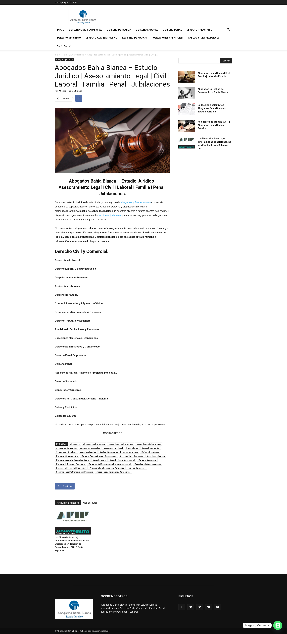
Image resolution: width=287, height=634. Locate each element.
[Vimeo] (199, 607)
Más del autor (90, 502)
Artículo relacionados (68, 502)
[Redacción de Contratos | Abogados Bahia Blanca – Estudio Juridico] (186, 109)
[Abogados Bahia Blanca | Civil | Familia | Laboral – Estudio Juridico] (186, 77)
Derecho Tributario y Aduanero (70, 464)
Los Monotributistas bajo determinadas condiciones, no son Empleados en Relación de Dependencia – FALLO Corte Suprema (72, 544)
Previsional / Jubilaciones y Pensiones (107, 468)
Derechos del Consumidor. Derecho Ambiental (110, 464)
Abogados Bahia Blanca (70, 91)
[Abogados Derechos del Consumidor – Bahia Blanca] (186, 93)
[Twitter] (190, 607)
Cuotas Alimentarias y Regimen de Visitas (119, 452)
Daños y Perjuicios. (150, 452)
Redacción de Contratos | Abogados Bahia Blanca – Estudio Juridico (212, 108)
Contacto (64, 45)
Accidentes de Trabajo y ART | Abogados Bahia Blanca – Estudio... (214, 125)
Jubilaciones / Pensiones (168, 37)
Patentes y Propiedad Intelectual (71, 468)
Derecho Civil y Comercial (85, 29)
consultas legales (88, 452)
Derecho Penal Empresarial (122, 460)
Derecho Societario (147, 460)
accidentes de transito (66, 448)
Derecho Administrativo (101, 37)
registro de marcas (136, 468)
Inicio (60, 29)
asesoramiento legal (113, 448)
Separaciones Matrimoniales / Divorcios (74, 472)
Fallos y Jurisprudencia (203, 37)
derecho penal (99, 460)
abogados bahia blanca (94, 444)
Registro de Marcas (135, 37)
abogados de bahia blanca (120, 444)
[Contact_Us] (277, 625)
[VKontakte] (208, 607)
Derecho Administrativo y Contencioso (99, 456)
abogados (75, 444)
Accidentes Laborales (90, 448)
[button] (228, 30)
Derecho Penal (172, 29)
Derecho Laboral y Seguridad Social (72, 460)
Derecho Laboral (147, 29)
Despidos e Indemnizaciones (148, 464)
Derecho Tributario (199, 29)
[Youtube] (217, 607)
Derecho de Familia (119, 29)
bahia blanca (132, 448)
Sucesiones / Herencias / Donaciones (113, 472)
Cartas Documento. (150, 448)
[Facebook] (181, 607)
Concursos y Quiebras (66, 452)
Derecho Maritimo (69, 37)
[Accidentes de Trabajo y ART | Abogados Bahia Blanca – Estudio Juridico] (186, 126)
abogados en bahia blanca (149, 444)
